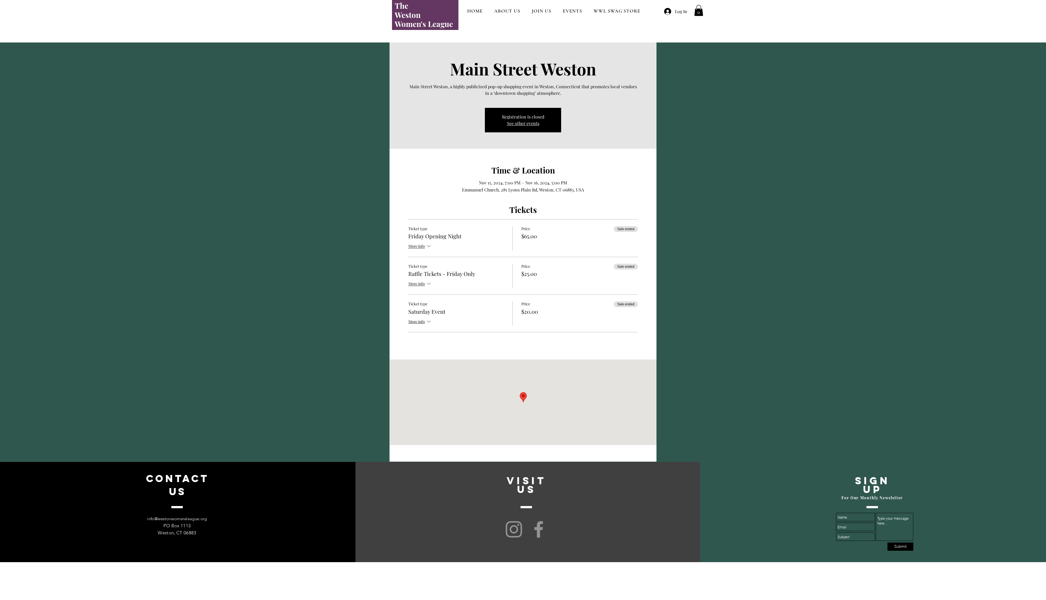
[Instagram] (514, 529)
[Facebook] (539, 529)
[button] (698, 10)
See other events (523, 123)
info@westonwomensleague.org (177, 518)
